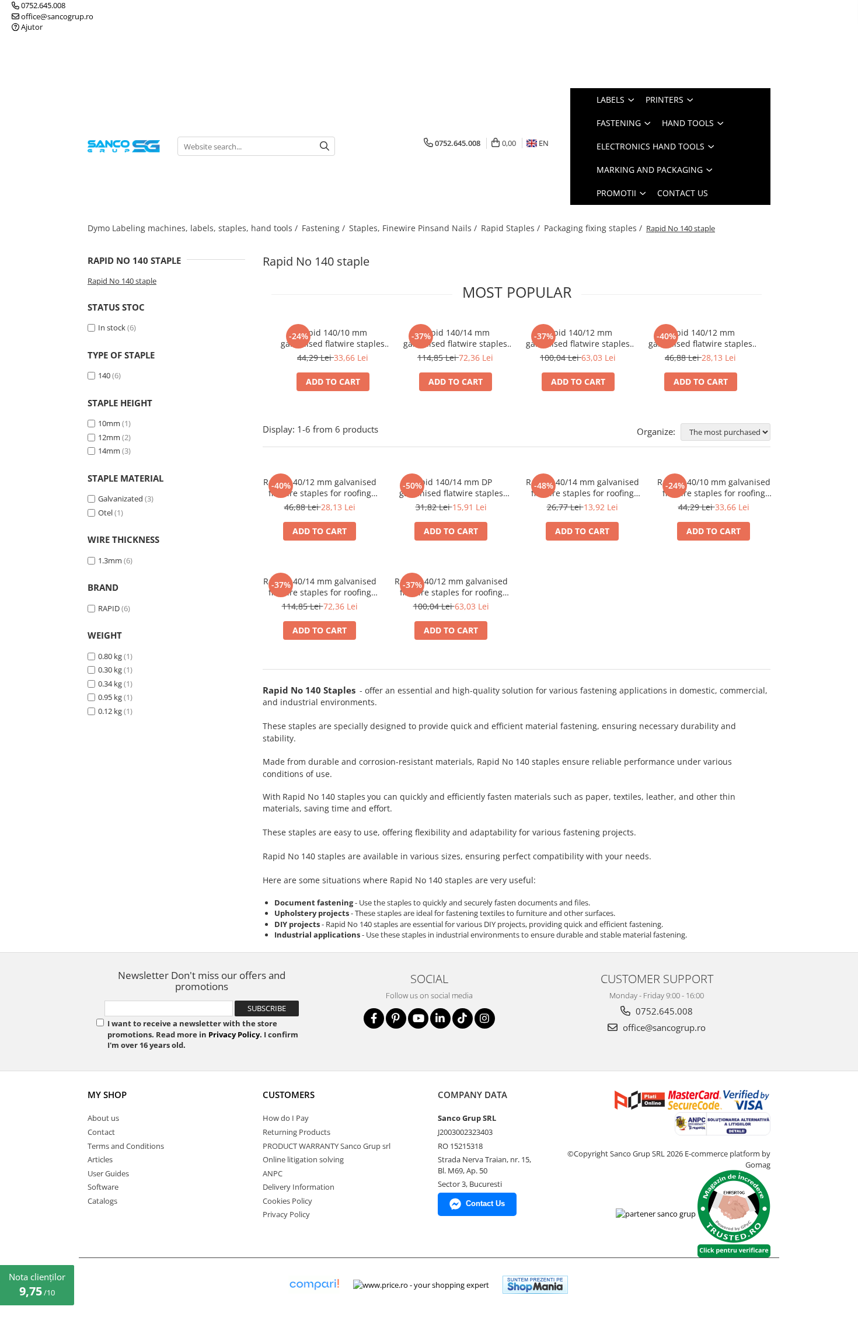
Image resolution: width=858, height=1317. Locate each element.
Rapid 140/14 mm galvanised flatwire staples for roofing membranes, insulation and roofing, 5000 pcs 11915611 (455, 338)
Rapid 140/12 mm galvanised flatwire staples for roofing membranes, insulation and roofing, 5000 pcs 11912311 (578, 338)
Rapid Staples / (511, 228)
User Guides (108, 1173)
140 (104, 375)
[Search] (324, 146)
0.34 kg (110, 683)
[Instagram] (485, 1018)
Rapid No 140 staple (122, 281)
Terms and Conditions (126, 1146)
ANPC (272, 1173)
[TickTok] (462, 1018)
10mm (109, 423)
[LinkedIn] (440, 1018)
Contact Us (682, 192)
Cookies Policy (287, 1201)
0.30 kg (110, 669)
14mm (109, 450)
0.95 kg (110, 697)
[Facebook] (374, 1018)
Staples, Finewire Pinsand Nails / (414, 228)
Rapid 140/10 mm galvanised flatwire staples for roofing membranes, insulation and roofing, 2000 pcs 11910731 (333, 338)
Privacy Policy (234, 1034)
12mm (109, 437)
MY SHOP (107, 1094)
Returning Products (296, 1132)
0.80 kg (110, 656)
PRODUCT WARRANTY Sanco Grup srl (326, 1146)
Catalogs (102, 1201)
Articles (100, 1159)
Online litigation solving (303, 1159)
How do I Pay (286, 1118)
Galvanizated (120, 498)
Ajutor (31, 27)
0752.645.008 (42, 5)
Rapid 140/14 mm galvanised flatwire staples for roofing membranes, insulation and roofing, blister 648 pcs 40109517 (582, 487)
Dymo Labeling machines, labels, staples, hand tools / (194, 228)
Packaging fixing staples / (594, 228)
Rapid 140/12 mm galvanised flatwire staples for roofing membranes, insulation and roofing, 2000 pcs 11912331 (700, 338)
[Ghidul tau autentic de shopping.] (314, 1285)
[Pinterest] (396, 1018)
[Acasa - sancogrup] (124, 146)
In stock (111, 327)
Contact (101, 1132)
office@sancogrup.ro (56, 16)
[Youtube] (418, 1018)
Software (103, 1187)
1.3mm (110, 560)
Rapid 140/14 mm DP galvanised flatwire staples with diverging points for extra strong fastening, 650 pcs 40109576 (451, 487)
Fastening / (324, 228)
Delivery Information (298, 1187)
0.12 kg (110, 711)
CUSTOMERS (289, 1094)
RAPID (109, 608)
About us (103, 1118)
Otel (105, 512)
